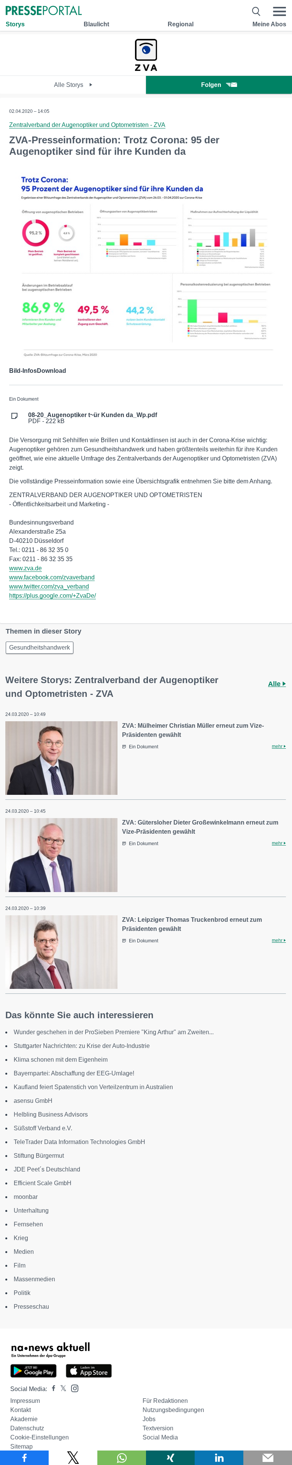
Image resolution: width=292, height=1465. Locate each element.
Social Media (160, 1437)
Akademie (24, 1419)
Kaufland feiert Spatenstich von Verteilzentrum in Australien (93, 1087)
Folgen (211, 85)
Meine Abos (269, 24)
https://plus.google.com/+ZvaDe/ (52, 595)
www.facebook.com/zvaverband (52, 577)
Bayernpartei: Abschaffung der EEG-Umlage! (74, 1073)
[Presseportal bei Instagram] (72, 1388)
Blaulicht (96, 24)
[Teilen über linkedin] (219, 1458)
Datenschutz (27, 1428)
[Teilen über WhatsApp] (121, 1458)
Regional (181, 24)
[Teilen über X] (73, 1458)
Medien (24, 1251)
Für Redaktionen (165, 1401)
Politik (22, 1293)
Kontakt (20, 1410)
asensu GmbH (33, 1101)
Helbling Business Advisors (51, 1114)
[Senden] (267, 1458)
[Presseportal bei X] (61, 1389)
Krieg (21, 1238)
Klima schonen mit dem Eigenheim (61, 1059)
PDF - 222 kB (92, 418)
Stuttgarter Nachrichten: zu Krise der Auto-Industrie (82, 1046)
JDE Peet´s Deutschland (47, 1169)
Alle (275, 684)
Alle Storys (69, 85)
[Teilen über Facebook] (24, 1458)
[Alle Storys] (146, 69)
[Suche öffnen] (256, 11)
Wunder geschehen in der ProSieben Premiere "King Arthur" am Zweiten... (114, 1032)
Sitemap (21, 1446)
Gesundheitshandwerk (39, 647)
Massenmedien (34, 1279)
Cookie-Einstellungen (39, 1437)
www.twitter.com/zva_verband (49, 586)
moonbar (26, 1197)
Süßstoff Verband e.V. (43, 1128)
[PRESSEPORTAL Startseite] (44, 11)
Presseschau (31, 1306)
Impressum (25, 1401)
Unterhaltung (31, 1210)
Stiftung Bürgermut (39, 1155)
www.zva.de (25, 568)
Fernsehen (28, 1224)
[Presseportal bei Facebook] (51, 1389)
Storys (15, 24)
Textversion (158, 1428)
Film (19, 1265)
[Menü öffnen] (279, 11)
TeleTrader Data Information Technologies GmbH (79, 1142)
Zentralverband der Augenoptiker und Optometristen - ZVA (87, 125)
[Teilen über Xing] (170, 1458)
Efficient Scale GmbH (42, 1183)
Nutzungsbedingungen (173, 1410)
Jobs (149, 1419)
